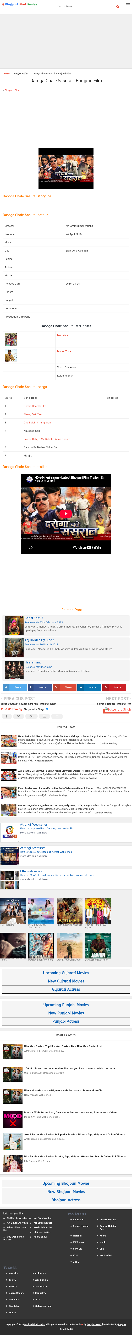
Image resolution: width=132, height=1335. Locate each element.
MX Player (78, 1242)
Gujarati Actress (66, 989)
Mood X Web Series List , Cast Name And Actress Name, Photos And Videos (70, 1112)
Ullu (102, 1248)
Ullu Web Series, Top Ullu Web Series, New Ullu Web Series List (63, 1046)
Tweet (18, 687)
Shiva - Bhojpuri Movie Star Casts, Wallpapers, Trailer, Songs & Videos (52, 753)
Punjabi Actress (66, 1021)
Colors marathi (43, 1306)
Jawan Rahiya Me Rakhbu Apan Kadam (47, 439)
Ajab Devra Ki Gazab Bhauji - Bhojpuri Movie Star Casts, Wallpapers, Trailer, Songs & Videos (63, 771)
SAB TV (12, 1312)
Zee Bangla (41, 1280)
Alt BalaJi (78, 1219)
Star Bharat (41, 1286)
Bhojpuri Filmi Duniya (34, 1324)
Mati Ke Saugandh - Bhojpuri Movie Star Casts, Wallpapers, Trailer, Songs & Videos (59, 805)
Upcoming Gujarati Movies (66, 973)
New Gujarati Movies (66, 981)
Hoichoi (77, 1235)
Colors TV (40, 1273)
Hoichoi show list (43, 1227)
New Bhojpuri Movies (66, 1192)
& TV (37, 1299)
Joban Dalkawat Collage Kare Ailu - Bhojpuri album (28, 703)
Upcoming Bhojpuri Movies (66, 1183)
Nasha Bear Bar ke (35, 406)
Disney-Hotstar (81, 1226)
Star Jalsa (14, 1306)
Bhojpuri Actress (66, 1200)
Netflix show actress (18, 1218)
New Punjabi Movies (66, 1013)
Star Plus (13, 1273)
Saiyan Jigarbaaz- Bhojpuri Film (114, 703)
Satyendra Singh (34, 709)
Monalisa (62, 335)
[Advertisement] (66, 41)
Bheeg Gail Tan (33, 414)
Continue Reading (108, 743)
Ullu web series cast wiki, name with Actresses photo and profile (63, 1090)
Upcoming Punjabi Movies (66, 1005)
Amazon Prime (108, 1219)
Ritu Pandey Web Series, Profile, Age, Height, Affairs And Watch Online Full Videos (75, 1156)
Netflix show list (43, 1218)
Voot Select (106, 1255)
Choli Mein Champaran (37, 422)
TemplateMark (94, 1324)
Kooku (103, 1235)
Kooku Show (40, 1236)
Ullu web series (42, 1232)
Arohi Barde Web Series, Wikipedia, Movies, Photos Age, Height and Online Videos (74, 1134)
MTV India (14, 1299)
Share (42, 687)
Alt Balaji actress (43, 1223)
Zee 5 (76, 1262)
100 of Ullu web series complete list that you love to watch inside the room (69, 1068)
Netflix (103, 1242)
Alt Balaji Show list (17, 1223)
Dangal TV (40, 1293)
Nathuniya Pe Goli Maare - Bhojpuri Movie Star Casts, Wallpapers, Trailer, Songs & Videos (62, 736)
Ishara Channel (17, 1293)
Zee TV (12, 1280)
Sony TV (13, 1286)
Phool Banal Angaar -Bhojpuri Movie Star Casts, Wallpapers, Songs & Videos (55, 788)
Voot (75, 1255)
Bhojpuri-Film (12, 90)
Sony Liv (77, 1248)
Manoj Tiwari (65, 351)
